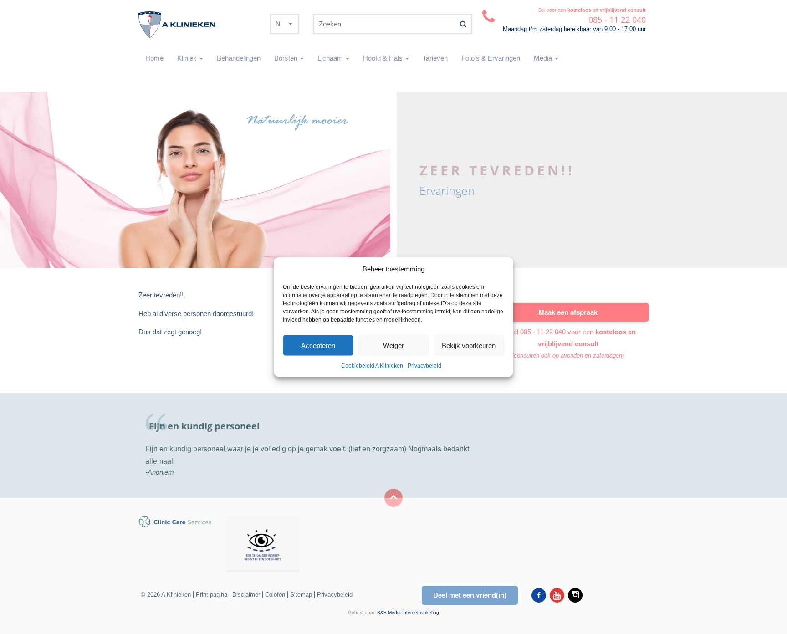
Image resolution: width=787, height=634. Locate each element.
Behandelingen (239, 58)
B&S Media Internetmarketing (408, 612)
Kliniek (188, 58)
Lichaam (331, 58)
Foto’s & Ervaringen (490, 58)
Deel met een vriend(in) (469, 595)
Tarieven (435, 58)
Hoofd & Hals (383, 58)
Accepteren (318, 345)
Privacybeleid (424, 366)
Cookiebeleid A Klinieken (372, 366)
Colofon (275, 594)
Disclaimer (246, 594)
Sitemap (301, 594)
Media (544, 58)
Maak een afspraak (568, 312)
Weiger (393, 345)
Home (154, 58)
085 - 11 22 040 (543, 332)
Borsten (286, 58)
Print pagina (211, 594)
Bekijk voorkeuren (469, 345)
